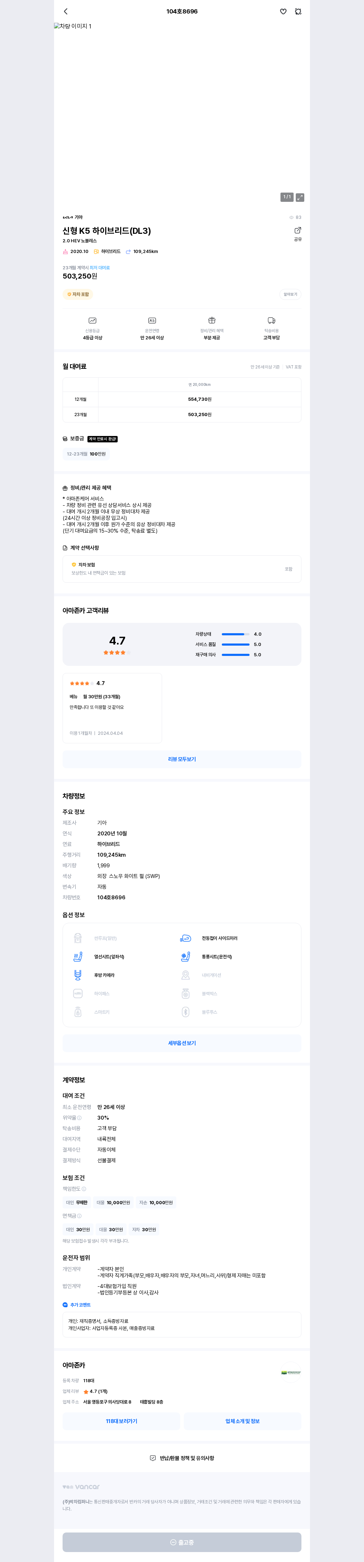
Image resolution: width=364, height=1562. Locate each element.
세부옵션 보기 (182, 1043)
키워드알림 (298, 11)
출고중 (186, 1542)
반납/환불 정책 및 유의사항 (187, 1458)
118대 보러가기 (121, 1421)
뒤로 (65, 11)
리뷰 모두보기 (182, 759)
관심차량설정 (283, 11)
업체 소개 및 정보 (242, 1421)
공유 (297, 239)
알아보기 (290, 294)
